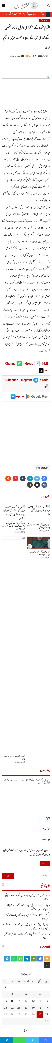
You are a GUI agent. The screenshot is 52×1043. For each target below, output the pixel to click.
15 (12, 1001)
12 (33, 1001)
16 (5, 1001)
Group (28, 363)
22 (12, 1008)
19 (33, 1008)
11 (39, 1001)
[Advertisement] (26, 433)
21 (18, 1008)
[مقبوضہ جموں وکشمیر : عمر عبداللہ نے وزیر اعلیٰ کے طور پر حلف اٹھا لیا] (38, 543)
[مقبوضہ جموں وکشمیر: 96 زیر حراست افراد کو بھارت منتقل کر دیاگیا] (38, 513)
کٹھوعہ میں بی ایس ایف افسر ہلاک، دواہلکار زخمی (14, 758)
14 (18, 1001)
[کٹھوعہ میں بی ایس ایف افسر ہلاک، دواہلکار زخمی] (13, 645)
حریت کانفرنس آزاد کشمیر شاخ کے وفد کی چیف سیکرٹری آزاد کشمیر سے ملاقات (26, 936)
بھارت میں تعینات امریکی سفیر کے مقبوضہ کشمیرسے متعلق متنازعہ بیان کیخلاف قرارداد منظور (26, 907)
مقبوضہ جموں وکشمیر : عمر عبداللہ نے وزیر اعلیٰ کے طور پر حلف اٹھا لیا (39, 553)
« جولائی (26, 1031)
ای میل (46, 829)
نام (48, 818)
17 (46, 1008)
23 (5, 1008)
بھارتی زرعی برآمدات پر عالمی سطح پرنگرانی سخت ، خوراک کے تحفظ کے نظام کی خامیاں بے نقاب (25, 926)
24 (46, 1015)
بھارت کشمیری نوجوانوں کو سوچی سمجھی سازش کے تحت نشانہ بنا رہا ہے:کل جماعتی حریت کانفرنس (13, 526)
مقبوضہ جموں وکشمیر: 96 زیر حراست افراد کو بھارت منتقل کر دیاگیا (38, 526)
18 (39, 1008)
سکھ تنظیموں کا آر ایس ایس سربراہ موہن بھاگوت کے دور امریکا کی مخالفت (26, 897)
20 (26, 1008)
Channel (11, 363)
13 (26, 1001)
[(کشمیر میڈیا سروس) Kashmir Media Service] (26, 6)
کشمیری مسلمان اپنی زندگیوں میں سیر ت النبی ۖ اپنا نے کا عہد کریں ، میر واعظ (26, 917)
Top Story (41, 468)
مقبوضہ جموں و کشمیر (44, 20)
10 (46, 1001)
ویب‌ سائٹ (45, 840)
